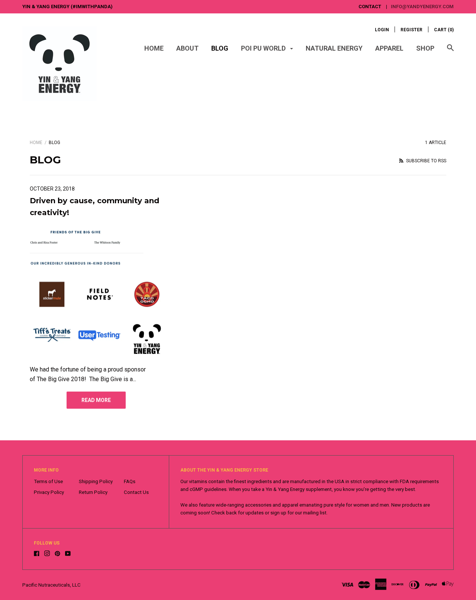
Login (382, 29)
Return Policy (93, 492)
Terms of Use (48, 481)
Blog (219, 48)
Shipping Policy (96, 481)
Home (154, 48)
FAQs (129, 481)
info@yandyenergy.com (422, 6)
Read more (96, 400)
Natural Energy (334, 48)
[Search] (450, 51)
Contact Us (136, 492)
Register (411, 29)
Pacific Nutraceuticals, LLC (51, 585)
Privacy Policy (49, 492)
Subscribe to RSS (425, 160)
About (187, 48)
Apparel (389, 48)
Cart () (444, 29)
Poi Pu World (264, 48)
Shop (425, 48)
